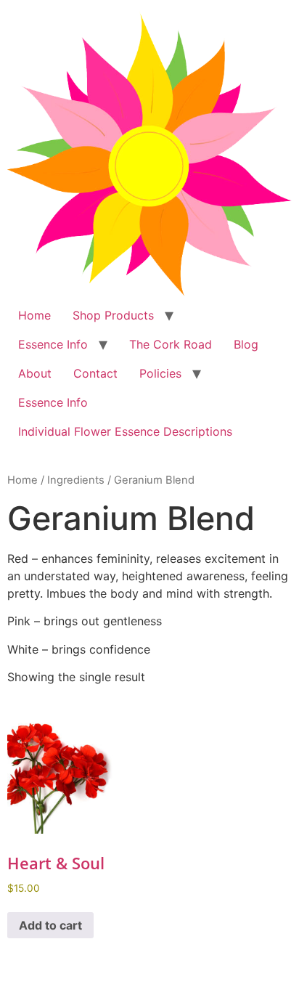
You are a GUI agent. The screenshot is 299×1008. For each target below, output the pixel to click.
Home (34, 315)
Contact (95, 373)
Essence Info (53, 344)
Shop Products (113, 315)
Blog (246, 344)
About (35, 373)
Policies (160, 373)
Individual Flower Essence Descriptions (125, 431)
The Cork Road (170, 344)
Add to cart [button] (50, 925)
